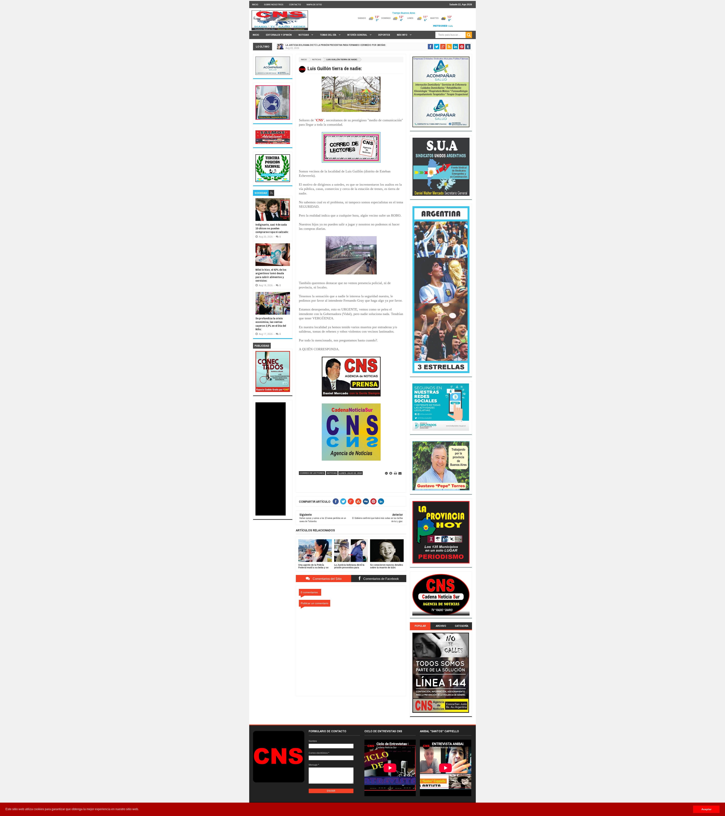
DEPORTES (384, 34)
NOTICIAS (303, 34)
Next (467, 596)
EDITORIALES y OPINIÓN (279, 34)
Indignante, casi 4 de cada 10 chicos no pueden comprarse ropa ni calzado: (272, 228)
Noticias (316, 59)
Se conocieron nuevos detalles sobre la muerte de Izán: (318, 45)
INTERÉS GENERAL (357, 34)
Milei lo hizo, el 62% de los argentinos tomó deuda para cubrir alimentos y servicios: (270, 275)
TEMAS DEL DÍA (328, 34)
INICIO (255, 4)
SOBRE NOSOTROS (273, 4)
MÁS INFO (402, 34)
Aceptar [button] (706, 809)
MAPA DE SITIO (314, 4)
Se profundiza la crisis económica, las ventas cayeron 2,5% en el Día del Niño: (270, 323)
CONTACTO (295, 4)
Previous (414, 596)
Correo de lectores (312, 473)
